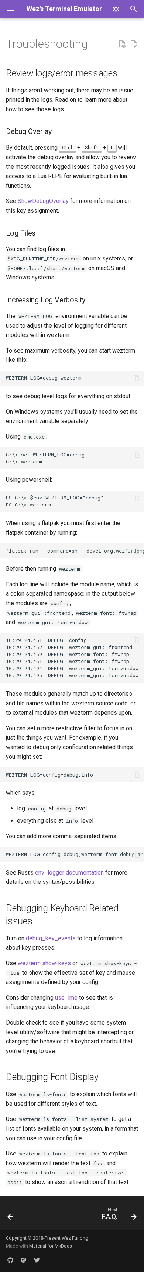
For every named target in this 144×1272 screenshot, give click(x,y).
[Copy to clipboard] (136, 378)
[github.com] (10, 1260)
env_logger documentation (69, 872)
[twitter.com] (37, 1260)
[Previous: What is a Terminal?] (10, 1215)
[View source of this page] (121, 44)
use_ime (66, 997)
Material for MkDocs (50, 1246)
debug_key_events (51, 938)
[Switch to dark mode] (116, 8)
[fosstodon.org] (24, 1260)
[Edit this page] (133, 44)
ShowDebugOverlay (43, 200)
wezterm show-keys (44, 963)
